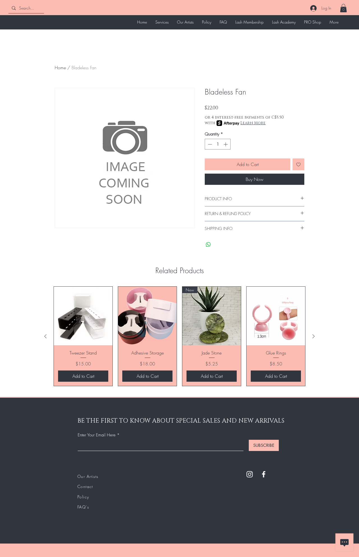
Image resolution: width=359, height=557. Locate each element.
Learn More (253, 123)
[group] (179, 336)
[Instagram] (249, 474)
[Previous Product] (45, 336)
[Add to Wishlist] (298, 164)
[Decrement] (209, 144)
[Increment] (226, 144)
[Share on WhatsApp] (208, 244)
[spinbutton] (217, 144)
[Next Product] (313, 336)
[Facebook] (263, 474)
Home (60, 68)
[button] (343, 8)
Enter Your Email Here (97, 435)
